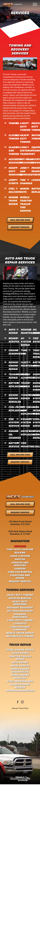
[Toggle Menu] (35, 4)
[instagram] (22, 702)
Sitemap (14, 708)
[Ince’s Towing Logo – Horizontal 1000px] (20, 496)
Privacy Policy (23, 708)
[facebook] (17, 702)
